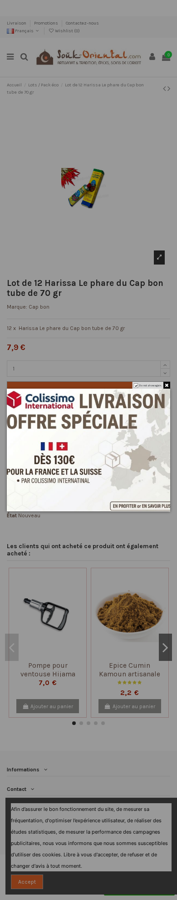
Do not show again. (150, 385)
